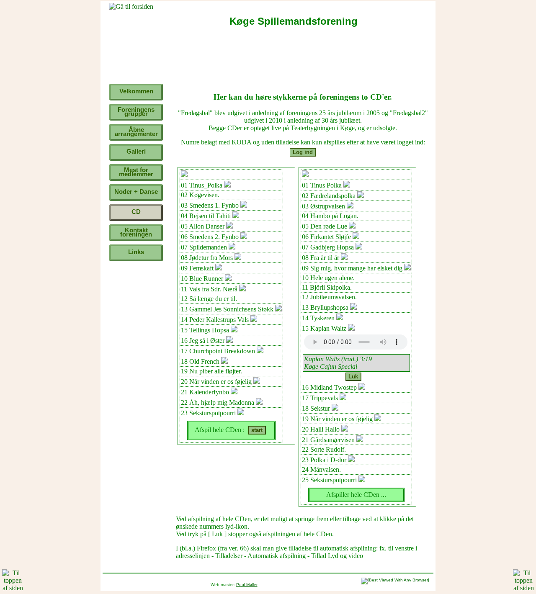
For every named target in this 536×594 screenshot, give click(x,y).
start (257, 430)
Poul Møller (247, 584)
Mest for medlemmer (136, 171)
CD (136, 211)
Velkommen (136, 91)
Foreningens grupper (136, 111)
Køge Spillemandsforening (293, 21)
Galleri (136, 151)
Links (136, 251)
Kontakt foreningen (136, 232)
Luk (353, 376)
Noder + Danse (136, 191)
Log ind (303, 152)
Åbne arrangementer (136, 131)
